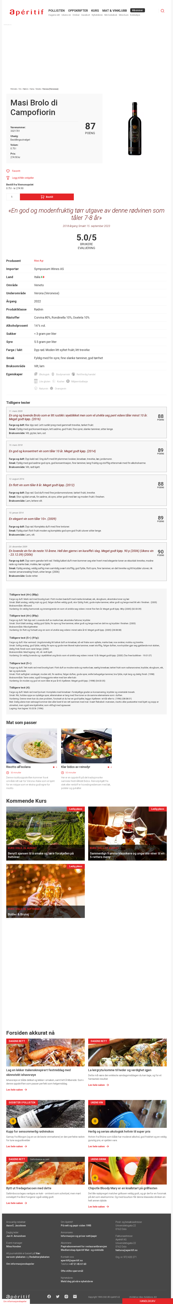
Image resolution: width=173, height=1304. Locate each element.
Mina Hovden (13, 1246)
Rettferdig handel (86, 374)
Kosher (61, 381)
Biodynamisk (63, 374)
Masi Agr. (39, 260)
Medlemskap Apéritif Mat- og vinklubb (82, 1250)
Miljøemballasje (79, 381)
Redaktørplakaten (39, 1257)
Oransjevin (60, 388)
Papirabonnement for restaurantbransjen (84, 1246)
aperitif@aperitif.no (72, 1260)
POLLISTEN (56, 10)
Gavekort (85, 15)
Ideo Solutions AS (148, 1297)
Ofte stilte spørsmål (72, 1271)
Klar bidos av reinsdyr (75, 767)
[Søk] (162, 10)
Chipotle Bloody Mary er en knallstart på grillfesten (122, 1188)
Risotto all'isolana (18, 767)
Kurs (95, 10)
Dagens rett (54, 15)
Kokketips (135, 15)
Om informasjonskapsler (20, 1263)
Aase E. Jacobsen (16, 1225)
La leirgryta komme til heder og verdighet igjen (119, 1070)
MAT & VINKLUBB (114, 10)
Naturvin (43, 388)
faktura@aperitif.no (127, 1250)
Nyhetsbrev (97, 15)
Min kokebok (110, 15)
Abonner (137, 10)
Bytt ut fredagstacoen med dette (28, 1188)
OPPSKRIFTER (78, 10)
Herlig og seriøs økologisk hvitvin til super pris (119, 1131)
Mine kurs (123, 15)
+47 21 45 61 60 (77, 1264)
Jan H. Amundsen (16, 1236)
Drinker (76, 15)
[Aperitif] (26, 12)
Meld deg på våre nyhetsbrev (77, 1281)
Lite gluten (44, 381)
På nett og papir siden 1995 (76, 1225)
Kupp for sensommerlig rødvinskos (30, 1131)
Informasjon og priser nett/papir (79, 1236)
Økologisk (44, 374)
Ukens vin (66, 15)
